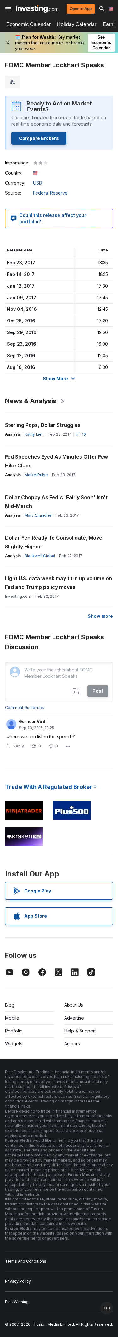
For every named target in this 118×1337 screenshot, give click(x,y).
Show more (100, 616)
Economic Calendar (28, 24)
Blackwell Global (40, 555)
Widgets (13, 1043)
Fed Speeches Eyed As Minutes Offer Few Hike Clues (56, 461)
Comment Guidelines (24, 707)
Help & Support (80, 1030)
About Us (73, 1005)
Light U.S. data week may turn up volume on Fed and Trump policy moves (58, 582)
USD (37, 183)
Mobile (12, 1018)
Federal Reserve (50, 193)
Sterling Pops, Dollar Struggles (43, 425)
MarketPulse (36, 474)
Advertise (74, 1018)
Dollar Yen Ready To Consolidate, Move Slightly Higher (53, 542)
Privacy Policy (18, 1281)
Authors (72, 1043)
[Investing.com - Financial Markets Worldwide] (37, 9)
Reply (18, 746)
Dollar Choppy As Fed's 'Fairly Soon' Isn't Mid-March (56, 501)
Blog (9, 1005)
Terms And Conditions (25, 1261)
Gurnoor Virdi (33, 721)
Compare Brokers (39, 138)
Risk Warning (17, 1301)
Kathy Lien (34, 434)
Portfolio (14, 1030)
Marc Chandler (38, 515)
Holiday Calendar (76, 24)
